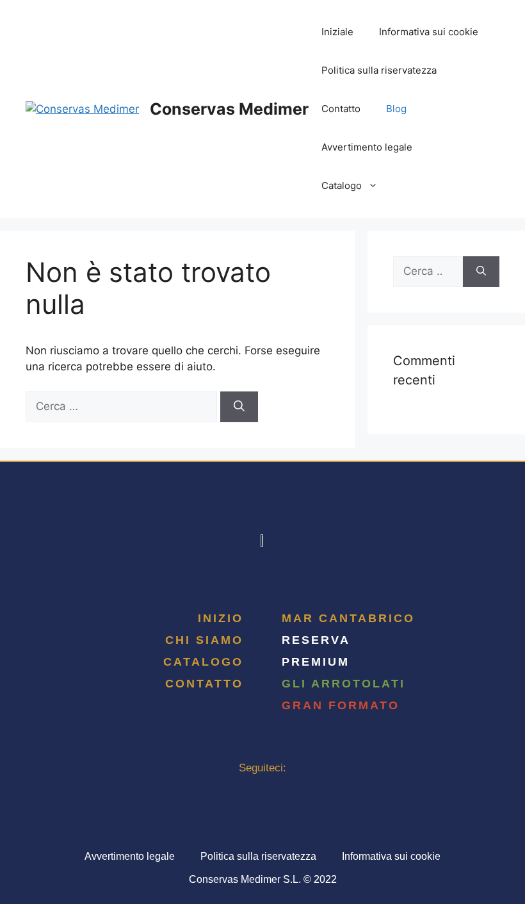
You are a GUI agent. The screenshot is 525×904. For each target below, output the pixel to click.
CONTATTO (204, 683)
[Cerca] (239, 406)
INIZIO (220, 618)
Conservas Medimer (229, 109)
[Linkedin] (262, 791)
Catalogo (341, 185)
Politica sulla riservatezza (379, 70)
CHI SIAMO (204, 640)
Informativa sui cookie (428, 32)
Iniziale (337, 32)
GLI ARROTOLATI (343, 683)
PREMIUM (316, 661)
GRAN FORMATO (341, 705)
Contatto (340, 109)
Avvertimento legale (366, 147)
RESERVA (316, 640)
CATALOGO (203, 661)
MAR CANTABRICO (348, 618)
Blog (396, 109)
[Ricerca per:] (123, 406)
